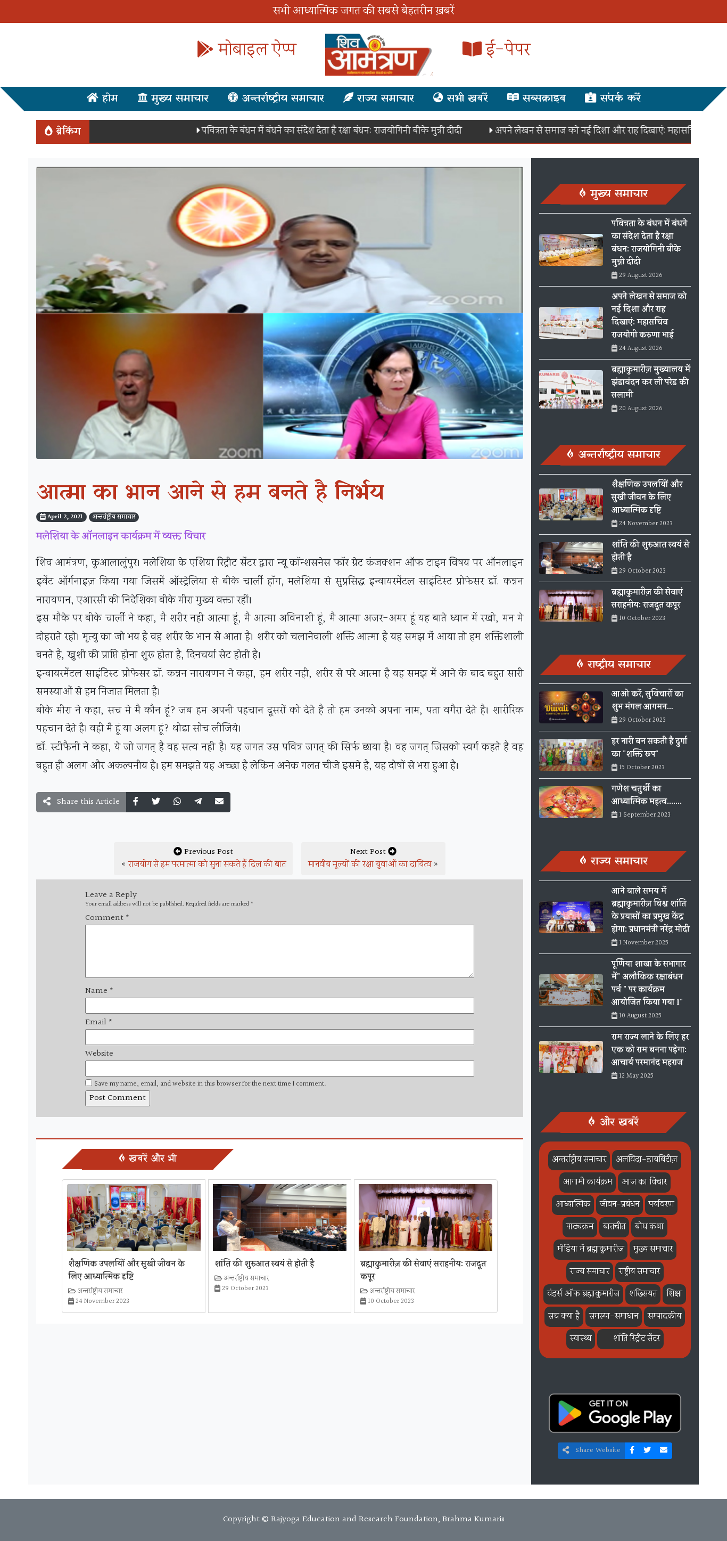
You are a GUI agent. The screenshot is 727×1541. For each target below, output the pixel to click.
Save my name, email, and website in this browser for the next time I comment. (210, 1084)
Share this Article (87, 802)
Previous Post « (203, 858)
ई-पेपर (506, 50)
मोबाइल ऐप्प (255, 50)
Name (99, 991)
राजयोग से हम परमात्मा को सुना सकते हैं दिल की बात (207, 864)
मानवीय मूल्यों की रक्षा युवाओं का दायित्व (369, 864)
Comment (107, 918)
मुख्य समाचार (178, 98)
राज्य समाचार (383, 98)
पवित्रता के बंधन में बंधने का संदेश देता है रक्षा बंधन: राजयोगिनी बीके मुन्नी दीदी (300, 131)
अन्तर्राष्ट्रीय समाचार (281, 98)
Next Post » (373, 858)
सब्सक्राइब (542, 98)
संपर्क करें (619, 98)
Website (99, 1054)
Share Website (597, 1450)
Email (98, 1022)
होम (108, 98)
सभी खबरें (465, 98)
